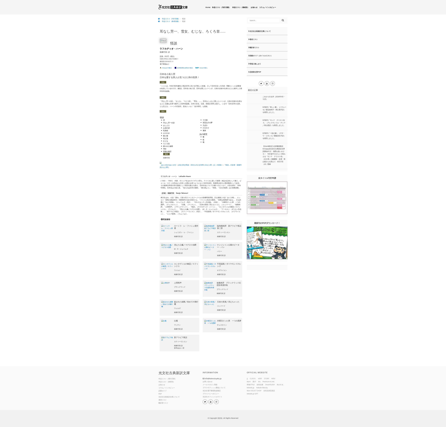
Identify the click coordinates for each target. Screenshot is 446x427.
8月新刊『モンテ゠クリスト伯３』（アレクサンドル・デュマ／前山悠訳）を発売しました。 (274, 122)
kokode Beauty (262, 387)
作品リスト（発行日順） (167, 379)
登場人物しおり (255, 64)
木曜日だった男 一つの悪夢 (229, 321)
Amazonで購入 (167, 68)
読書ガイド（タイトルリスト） (261, 55)
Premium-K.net (268, 381)
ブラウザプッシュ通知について (214, 387)
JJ (247, 378)
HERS (273, 378)
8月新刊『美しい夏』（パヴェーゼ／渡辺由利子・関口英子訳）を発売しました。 (274, 109)
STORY (266, 378)
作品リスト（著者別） (240, 7)
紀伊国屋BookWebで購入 (185, 68)
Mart (249, 381)
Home (207, 7)
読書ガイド (163, 391)
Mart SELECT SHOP (254, 391)
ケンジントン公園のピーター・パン (228, 246)
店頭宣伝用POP (255, 72)
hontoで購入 (203, 68)
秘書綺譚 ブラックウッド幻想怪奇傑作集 (229, 284)
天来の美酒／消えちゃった (228, 302)
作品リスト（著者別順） (171, 21)
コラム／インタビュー (267, 7)
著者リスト (254, 39)
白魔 (176, 321)
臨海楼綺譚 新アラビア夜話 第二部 (229, 227)
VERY (260, 378)
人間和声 (178, 283)
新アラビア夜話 (180, 337)
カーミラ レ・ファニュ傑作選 (186, 227)
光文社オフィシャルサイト (212, 397)
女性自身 (260, 384)
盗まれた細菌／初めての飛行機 (186, 303)
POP (160, 394)
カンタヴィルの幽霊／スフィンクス (186, 265)
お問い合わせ (207, 381)
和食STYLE (251, 384)
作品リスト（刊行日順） (221, 7)
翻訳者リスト (254, 47)
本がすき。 (281, 384)
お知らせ (254, 7)
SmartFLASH (270, 384)
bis (259, 381)
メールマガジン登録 (210, 384)
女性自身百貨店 (269, 391)
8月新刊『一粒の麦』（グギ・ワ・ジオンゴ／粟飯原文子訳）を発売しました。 (274, 135)
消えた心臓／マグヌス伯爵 (185, 245)
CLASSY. (253, 378)
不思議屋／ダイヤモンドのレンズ (229, 265)
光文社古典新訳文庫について (260, 31)
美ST (254, 381)
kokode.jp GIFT (252, 394)
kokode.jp (250, 387)
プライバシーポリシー (211, 394)
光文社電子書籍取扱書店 (212, 391)
